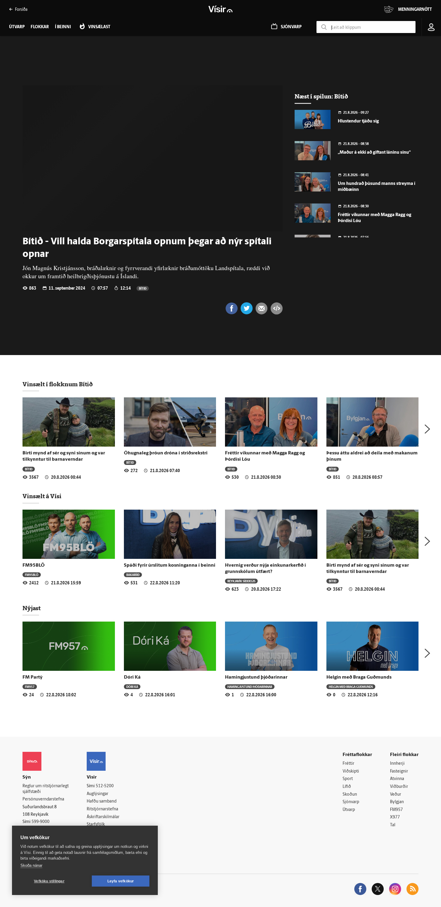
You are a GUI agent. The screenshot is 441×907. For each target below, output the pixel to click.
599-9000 (41, 822)
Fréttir (348, 763)
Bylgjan (397, 802)
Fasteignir (399, 771)
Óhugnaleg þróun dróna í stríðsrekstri (166, 453)
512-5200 (105, 786)
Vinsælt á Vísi (42, 496)
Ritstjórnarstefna (102, 809)
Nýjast (31, 608)
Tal (392, 825)
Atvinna (397, 779)
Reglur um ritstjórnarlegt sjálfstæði (45, 789)
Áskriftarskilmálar (103, 817)
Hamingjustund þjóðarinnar (256, 677)
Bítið (142, 288)
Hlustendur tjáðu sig (358, 121)
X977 (395, 817)
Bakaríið (133, 574)
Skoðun (350, 794)
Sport (348, 779)
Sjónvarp (351, 802)
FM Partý (32, 677)
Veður (395, 794)
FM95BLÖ (33, 565)
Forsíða (21, 9)
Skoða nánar (31, 865)
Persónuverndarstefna (43, 799)
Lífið (347, 787)
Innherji (397, 763)
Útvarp (349, 810)
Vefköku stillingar (49, 881)
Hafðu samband (101, 801)
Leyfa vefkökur (120, 881)
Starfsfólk (96, 824)
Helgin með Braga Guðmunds (359, 677)
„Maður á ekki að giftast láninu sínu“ (374, 152)
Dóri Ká (132, 677)
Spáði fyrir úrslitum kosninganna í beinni (169, 565)
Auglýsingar (97, 794)
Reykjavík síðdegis (241, 580)
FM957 (29, 686)
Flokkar (40, 27)
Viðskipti (351, 771)
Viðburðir (399, 787)
